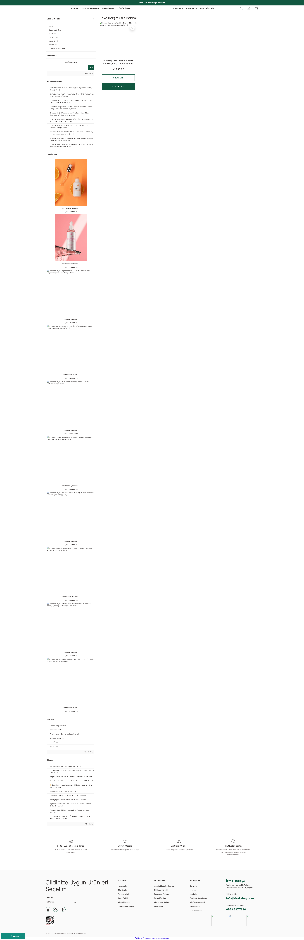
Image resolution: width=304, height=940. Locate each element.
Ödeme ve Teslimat (161, 894)
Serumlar (193, 886)
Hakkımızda (122, 886)
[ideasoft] (139, 938)
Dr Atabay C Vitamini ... (70, 208)
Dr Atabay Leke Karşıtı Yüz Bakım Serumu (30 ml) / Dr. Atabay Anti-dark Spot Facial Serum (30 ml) (118, 62)
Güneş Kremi (195, 906)
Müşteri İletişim (124, 902)
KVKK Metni (158, 906)
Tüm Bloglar (89, 824)
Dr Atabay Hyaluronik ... (70, 486)
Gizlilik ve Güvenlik (161, 890)
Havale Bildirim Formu (126, 906)
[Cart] (256, 8)
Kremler (193, 890)
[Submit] (75, 902)
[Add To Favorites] (132, 27)
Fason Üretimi (123, 894)
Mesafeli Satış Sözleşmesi (164, 886)
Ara (91, 67)
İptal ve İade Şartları (161, 902)
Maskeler (193, 894)
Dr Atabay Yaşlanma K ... (71, 597)
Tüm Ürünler (122, 890)
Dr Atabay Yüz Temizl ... (70, 264)
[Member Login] (249, 8)
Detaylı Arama (88, 73)
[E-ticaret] (152, 938)
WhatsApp (15, 936)
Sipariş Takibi (123, 898)
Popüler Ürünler (196, 910)
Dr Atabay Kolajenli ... (70, 319)
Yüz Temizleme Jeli (197, 902)
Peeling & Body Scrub (198, 898)
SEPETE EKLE (118, 86)
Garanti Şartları (160, 898)
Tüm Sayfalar (88, 752)
